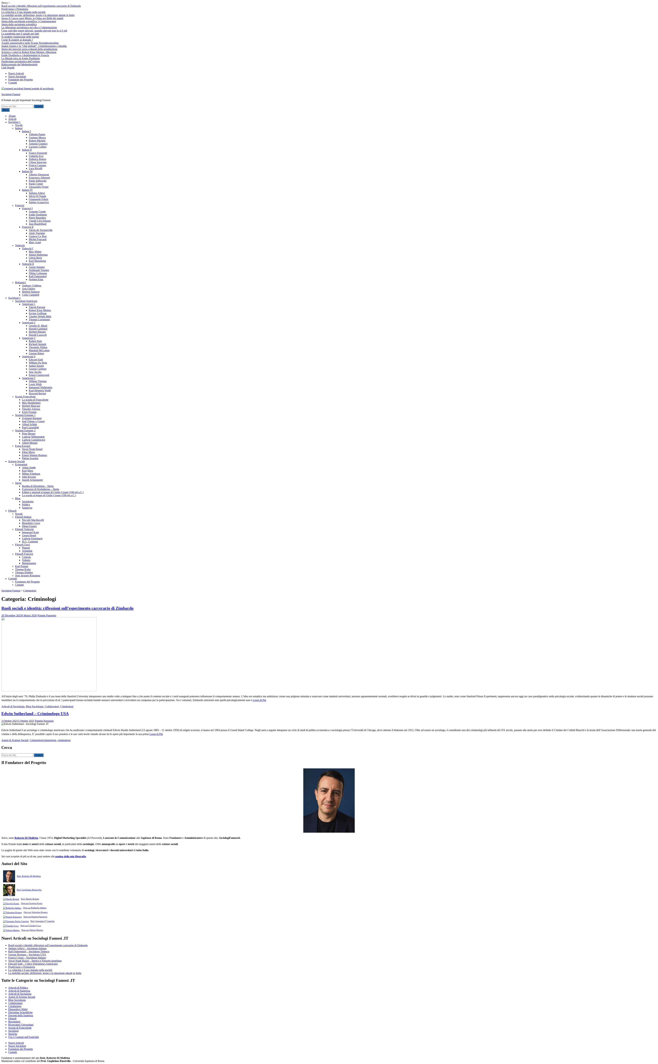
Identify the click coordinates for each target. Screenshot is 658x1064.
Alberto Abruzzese (39, 174)
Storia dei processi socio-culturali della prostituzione (29, 49)
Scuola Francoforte (25, 396)
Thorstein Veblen (38, 347)
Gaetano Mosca (37, 137)
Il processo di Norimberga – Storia (40, 489)
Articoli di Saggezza (19, 990)
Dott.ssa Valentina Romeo (36, 912)
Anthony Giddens (31, 285)
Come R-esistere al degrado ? (17, 39)
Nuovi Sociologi (17, 76)
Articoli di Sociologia (13, 706)
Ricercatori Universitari (20, 1024)
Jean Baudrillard (37, 223)
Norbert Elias (36, 279)
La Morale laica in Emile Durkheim (20, 58)
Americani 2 (28, 322)
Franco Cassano (37, 165)
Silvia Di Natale (37, 196)
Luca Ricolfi (35, 168)
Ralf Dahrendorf (38, 276)
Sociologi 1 (14, 122)
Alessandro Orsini (38, 186)
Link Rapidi (7, 67)
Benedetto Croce (31, 523)
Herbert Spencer (31, 291)
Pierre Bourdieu (37, 217)
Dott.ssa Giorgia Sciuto (31, 903)
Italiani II (27, 149)
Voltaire (26, 560)
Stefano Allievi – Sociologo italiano (27, 948)
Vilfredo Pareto (37, 134)
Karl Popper (21, 566)
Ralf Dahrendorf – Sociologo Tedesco (28, 951)
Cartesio (26, 557)
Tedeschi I (27, 248)
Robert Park (35, 341)
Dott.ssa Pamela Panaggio (35, 916)
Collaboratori (52, 706)
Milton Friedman (31, 473)
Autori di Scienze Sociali (14, 740)
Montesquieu (29, 563)
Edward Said (36, 359)
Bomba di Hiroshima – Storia (38, 486)
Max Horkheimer (31, 402)
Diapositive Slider (18, 1009)
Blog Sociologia (34, 706)
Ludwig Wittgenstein (33, 436)
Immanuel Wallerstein (40, 387)
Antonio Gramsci (38, 143)
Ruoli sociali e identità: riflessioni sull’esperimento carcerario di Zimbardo (41, 5)
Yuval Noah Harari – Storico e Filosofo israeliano (35, 960)
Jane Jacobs (35, 371)
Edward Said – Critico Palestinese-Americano (33, 963)
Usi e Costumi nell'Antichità (23, 1037)
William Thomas (38, 381)
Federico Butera (37, 159)
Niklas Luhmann (38, 273)
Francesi (19, 205)
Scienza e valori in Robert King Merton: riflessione (28, 52)
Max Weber (35, 251)
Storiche (12, 1033)
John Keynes (29, 476)
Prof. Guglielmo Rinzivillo (29, 890)
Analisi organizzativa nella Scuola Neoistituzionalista (30, 42)
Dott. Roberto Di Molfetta (29, 876)
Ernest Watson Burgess (34, 455)
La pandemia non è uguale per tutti (20, 33)
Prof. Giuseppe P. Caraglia (42, 921)
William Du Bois (38, 362)
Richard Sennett (37, 344)
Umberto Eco (36, 156)
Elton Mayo (28, 452)
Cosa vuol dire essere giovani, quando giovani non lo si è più (34, 30)
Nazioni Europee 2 (25, 430)
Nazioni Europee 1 (25, 415)
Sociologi (13, 1030)
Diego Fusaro (29, 526)
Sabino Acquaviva (39, 202)
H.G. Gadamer (30, 541)
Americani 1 (28, 304)
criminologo (64, 740)
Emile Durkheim (38, 214)
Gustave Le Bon (38, 236)
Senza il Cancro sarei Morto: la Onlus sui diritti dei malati (32, 18)
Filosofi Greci (22, 544)
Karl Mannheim (37, 260)
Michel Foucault (37, 239)
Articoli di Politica (18, 987)
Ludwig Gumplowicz (33, 439)
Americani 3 (28, 338)
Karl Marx (27, 470)
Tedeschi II (28, 264)
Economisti (21, 464)
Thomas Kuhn (23, 569)
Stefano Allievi (37, 193)
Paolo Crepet (36, 183)
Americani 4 (28, 356)
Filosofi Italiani (23, 516)
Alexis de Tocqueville (40, 230)
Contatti (12, 82)
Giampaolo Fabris (38, 199)
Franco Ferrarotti (38, 152)
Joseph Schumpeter (32, 479)
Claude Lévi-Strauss (40, 220)
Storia (18, 483)
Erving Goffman (38, 313)
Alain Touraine (37, 233)
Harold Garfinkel (38, 328)
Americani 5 (28, 378)
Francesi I (27, 208)
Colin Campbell (30, 294)
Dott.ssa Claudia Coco (30, 925)
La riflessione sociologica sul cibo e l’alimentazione (29, 27)
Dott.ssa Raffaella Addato (35, 908)
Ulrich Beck (35, 257)
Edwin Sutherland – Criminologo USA (35, 713)
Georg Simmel (37, 267)
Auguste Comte (37, 211)
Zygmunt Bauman (32, 418)
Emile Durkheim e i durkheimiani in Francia (25, 55)
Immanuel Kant (30, 532)
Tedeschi (20, 245)
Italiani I (26, 131)
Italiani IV (27, 190)
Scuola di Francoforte (20, 1027)
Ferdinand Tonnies (39, 270)
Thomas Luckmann (39, 319)
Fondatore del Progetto (20, 79)
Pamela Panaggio (47, 615)
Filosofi (12, 510)
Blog (17, 498)
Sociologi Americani (26, 301)
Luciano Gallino (37, 146)
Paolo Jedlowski (37, 180)
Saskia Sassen (36, 365)
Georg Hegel (29, 535)
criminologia (49, 740)
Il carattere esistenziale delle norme (20, 36)
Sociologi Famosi (10, 94)
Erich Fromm (29, 412)
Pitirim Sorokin (30, 458)
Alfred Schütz (29, 424)
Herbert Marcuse (31, 405)
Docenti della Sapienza (20, 1015)
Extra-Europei (22, 446)
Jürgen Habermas (38, 254)
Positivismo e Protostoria (14, 9)
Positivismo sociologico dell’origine (20, 61)
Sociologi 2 (14, 297)
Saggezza (27, 507)
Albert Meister (30, 442)
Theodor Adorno (31, 409)
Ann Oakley (28, 288)
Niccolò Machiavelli (33, 520)
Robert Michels (37, 140)
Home (12, 115)
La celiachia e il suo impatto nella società (23, 12)
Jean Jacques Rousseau (27, 575)
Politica (26, 504)
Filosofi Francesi (24, 553)
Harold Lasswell (38, 334)
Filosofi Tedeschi (24, 529)
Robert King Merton (40, 310)
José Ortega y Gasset (33, 421)
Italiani (18, 128)
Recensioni (14, 1021)
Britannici (20, 282)
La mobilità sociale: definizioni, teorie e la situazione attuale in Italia (37, 15)
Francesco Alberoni (39, 177)
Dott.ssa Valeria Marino (32, 930)
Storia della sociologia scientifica (19, 24)
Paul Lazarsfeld (30, 427)
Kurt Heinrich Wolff (40, 390)
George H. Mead (38, 325)
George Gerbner (37, 368)
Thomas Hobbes (24, 572)
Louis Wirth (35, 384)
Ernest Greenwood (39, 375)
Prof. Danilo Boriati (30, 899)
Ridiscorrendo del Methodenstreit (19, 64)
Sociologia (27, 501)
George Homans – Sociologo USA (27, 954)
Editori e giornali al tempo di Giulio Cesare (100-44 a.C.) (53, 492)
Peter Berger (28, 433)
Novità (18, 125)
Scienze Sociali (16, 461)
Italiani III (27, 171)
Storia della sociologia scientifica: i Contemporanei (28, 21)
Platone (26, 547)
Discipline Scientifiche (20, 1012)
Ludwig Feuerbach (32, 538)
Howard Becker (37, 393)
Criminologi (66, 706)
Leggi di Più (259, 700)
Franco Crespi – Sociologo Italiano (27, 957)
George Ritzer (36, 353)
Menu (5, 110)
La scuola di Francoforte (35, 399)
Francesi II (27, 227)
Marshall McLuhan (39, 350)
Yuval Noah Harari (32, 449)
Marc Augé (35, 242)
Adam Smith (29, 467)
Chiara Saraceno (38, 162)
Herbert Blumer (37, 331)
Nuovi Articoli (16, 73)
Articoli (12, 119)
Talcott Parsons (37, 307)
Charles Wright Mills (40, 316)
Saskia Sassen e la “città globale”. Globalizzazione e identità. (34, 46)
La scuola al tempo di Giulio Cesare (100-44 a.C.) (49, 495)
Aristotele (27, 550)
